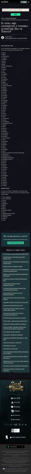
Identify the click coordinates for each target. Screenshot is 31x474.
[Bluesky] (26, 425)
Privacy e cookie (6, 470)
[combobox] (15, 10)
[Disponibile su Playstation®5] (15, 402)
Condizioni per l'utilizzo (22, 468)
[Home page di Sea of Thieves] (10, 2)
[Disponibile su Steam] (15, 411)
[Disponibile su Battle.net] (15, 419)
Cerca (15, 15)
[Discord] (20, 425)
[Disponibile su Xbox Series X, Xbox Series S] (15, 398)
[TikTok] (23, 425)
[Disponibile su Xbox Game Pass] (15, 415)
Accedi (24, 2)
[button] (15, 446)
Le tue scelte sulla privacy (11, 468)
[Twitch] (11, 425)
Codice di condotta (15, 470)
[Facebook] (5, 424)
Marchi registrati (23, 470)
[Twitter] (8, 424)
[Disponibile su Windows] (15, 407)
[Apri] (28, 2)
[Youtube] (15, 425)
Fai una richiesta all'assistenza (15, 243)
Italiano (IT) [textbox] (13, 446)
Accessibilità (23, 471)
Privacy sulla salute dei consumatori (12, 471)
